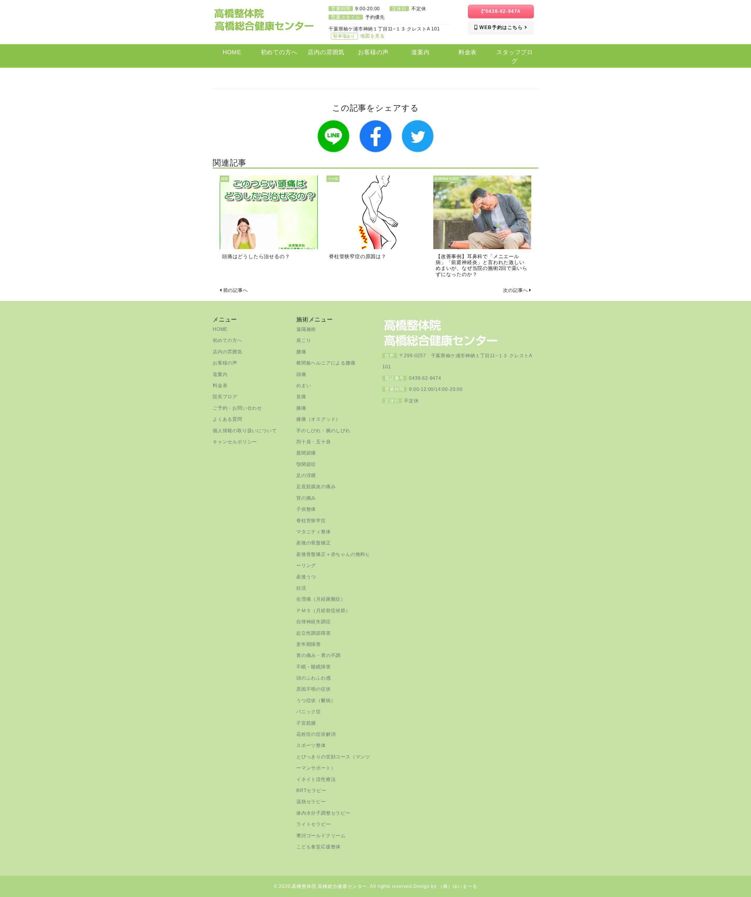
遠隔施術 (306, 329)
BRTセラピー (311, 790)
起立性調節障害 (313, 633)
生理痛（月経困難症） (321, 599)
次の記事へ (515, 290)
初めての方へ (227, 340)
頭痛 (301, 374)
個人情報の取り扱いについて (245, 430)
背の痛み (306, 498)
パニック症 (308, 711)
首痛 (301, 396)
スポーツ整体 (311, 745)
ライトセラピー (313, 824)
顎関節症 (306, 464)
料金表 (220, 385)
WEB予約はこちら (501, 27)
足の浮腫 (306, 475)
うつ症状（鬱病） (316, 700)
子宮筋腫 (306, 723)
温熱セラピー (311, 801)
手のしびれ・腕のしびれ (323, 430)
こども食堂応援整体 (318, 846)
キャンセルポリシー (235, 441)
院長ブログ (225, 396)
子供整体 (306, 509)
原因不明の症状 (313, 689)
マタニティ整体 (313, 531)
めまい (303, 385)
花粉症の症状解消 (316, 734)
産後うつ (306, 576)
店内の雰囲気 (227, 351)
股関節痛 (306, 452)
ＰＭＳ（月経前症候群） (323, 610)
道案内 (220, 374)
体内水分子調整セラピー (323, 813)
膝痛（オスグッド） (318, 419)
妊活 (301, 587)
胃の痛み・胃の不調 (318, 655)
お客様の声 (225, 362)
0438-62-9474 (503, 11)
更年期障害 (308, 644)
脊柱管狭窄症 (311, 520)
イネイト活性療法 (316, 779)
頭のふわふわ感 (313, 677)
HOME (220, 329)
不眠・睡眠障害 (313, 666)
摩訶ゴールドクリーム (321, 835)
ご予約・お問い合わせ (237, 408)
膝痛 (301, 408)
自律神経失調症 (313, 621)
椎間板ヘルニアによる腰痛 (326, 362)
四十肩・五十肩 (313, 441)
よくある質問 (227, 419)
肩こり (303, 340)
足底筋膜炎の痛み (316, 486)
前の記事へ (235, 290)
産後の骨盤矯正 (313, 542)
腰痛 (301, 351)
